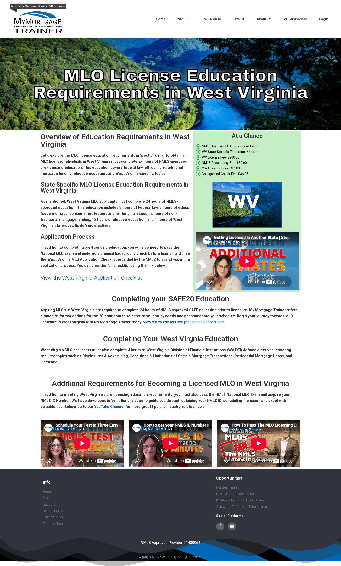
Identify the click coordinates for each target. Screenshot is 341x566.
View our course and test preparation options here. (184, 322)
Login (323, 19)
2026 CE (183, 19)
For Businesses (295, 19)
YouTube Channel (109, 406)
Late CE (239, 19)
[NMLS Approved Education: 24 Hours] (247, 146)
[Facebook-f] (220, 526)
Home (160, 19)
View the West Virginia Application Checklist (91, 278)
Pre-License (211, 19)
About (261, 19)
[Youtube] (232, 526)
